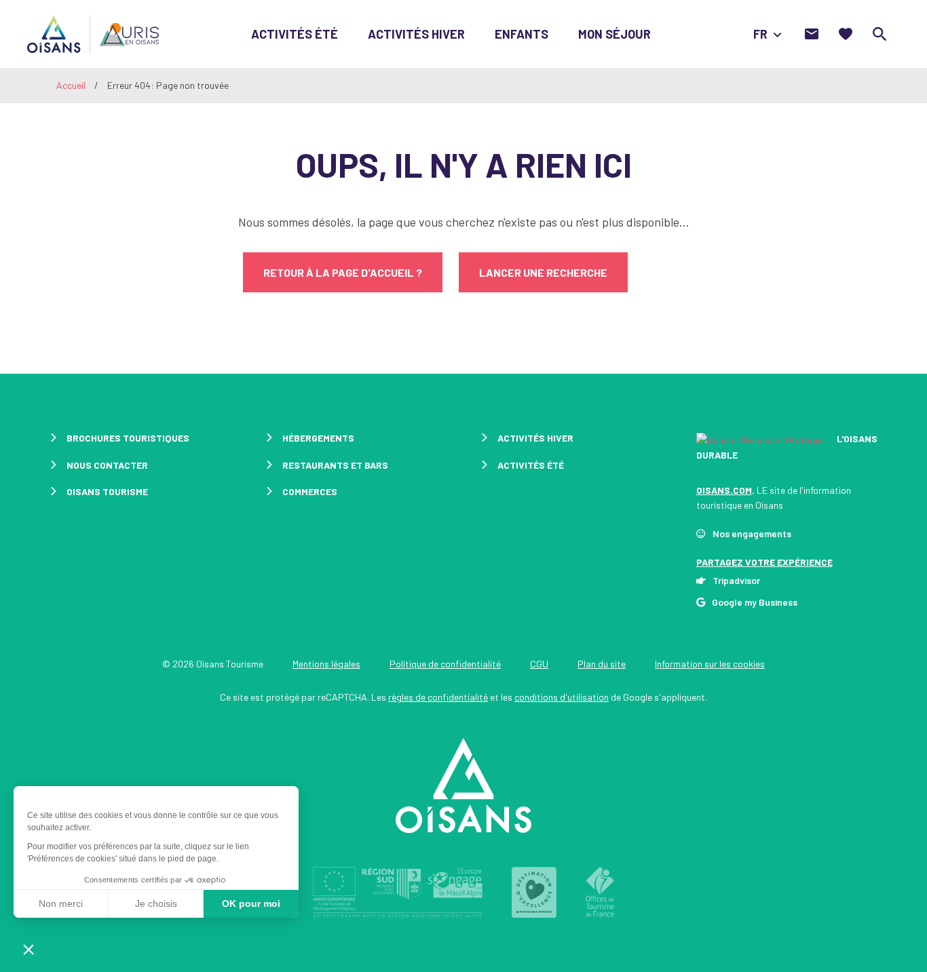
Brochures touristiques (128, 438)
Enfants (521, 33)
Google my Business (754, 602)
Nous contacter (107, 465)
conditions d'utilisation (561, 697)
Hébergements (318, 438)
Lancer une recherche (543, 272)
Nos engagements (752, 533)
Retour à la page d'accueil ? (342, 272)
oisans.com (724, 490)
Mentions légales (326, 663)
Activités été (294, 33)
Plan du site (602, 663)
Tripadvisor (736, 580)
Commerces (309, 491)
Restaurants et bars (335, 465)
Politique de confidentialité (445, 663)
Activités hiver (416, 33)
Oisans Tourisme (107, 491)
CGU (539, 663)
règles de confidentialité (438, 697)
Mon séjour (614, 33)
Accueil (71, 85)
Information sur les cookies (710, 663)
